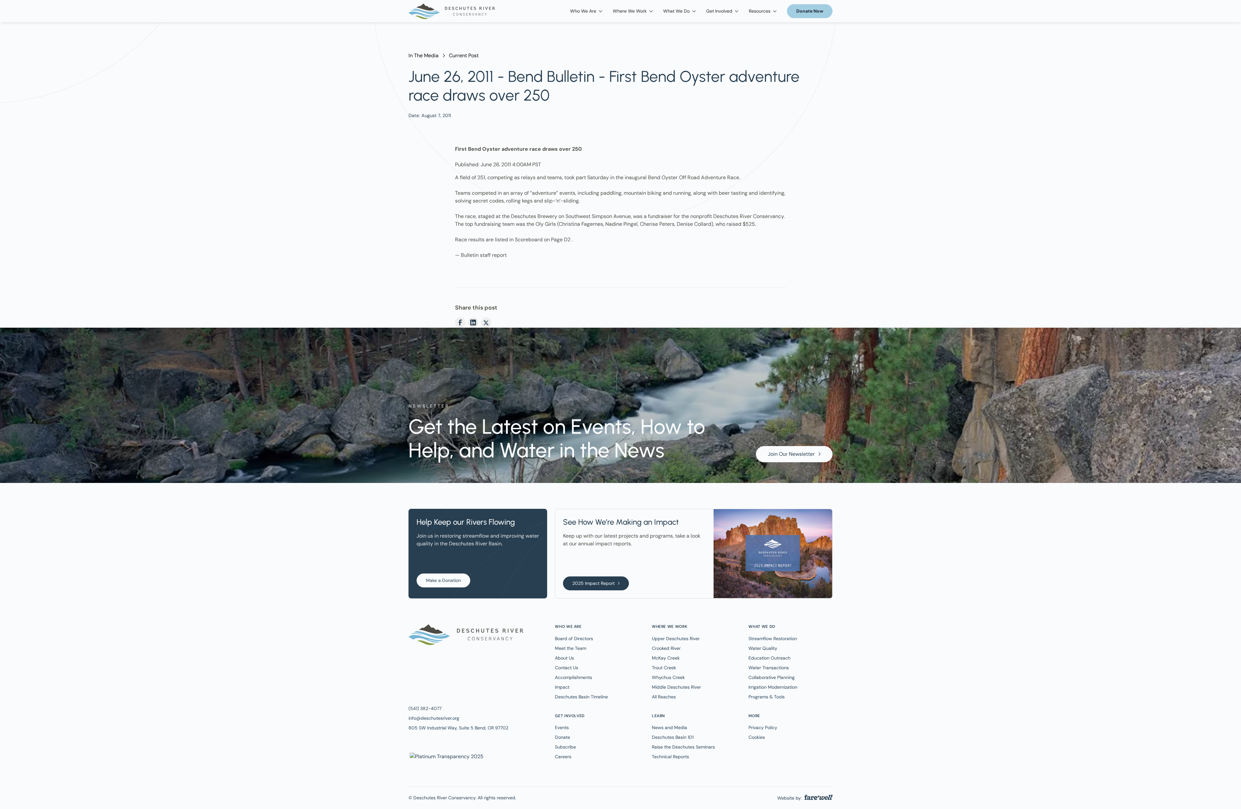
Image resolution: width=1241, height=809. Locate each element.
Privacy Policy (762, 727)
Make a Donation (443, 580)
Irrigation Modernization (772, 687)
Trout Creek (664, 668)
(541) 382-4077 (424, 708)
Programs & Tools (766, 697)
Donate (562, 737)
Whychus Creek (668, 677)
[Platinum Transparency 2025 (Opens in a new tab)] (445, 756)
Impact (562, 687)
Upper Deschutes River (676, 638)
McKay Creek (666, 658)
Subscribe (565, 747)
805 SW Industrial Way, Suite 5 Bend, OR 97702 (458, 728)
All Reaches (664, 697)
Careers (563, 757)
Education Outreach (769, 658)
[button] (586, 11)
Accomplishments (573, 677)
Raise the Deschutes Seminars (683, 747)
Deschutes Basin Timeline (581, 697)
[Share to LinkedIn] (473, 322)
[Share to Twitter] (486, 322)
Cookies (756, 737)
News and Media (669, 727)
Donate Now (809, 11)
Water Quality (762, 648)
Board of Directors (574, 638)
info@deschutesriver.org (433, 718)
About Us (564, 658)
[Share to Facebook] (460, 322)
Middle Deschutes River (676, 687)
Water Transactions (768, 668)
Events (562, 727)
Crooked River (666, 648)
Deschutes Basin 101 (673, 737)
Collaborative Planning (771, 677)
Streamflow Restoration (772, 638)
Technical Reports (670, 757)
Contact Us (566, 668)
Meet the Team (570, 648)
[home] (451, 11)
